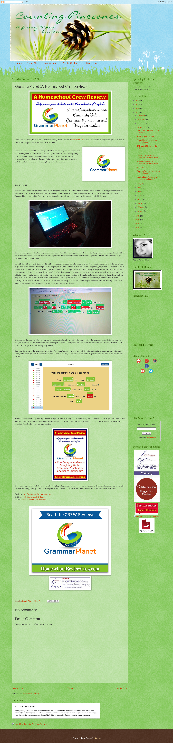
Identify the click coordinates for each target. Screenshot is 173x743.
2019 (137, 108)
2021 (137, 100)
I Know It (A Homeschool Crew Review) (148, 131)
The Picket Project (143, 167)
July (139, 187)
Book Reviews (49, 63)
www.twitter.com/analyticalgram (32, 497)
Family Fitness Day (144, 152)
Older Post (122, 688)
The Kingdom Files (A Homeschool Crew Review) (147, 162)
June (139, 191)
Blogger (97, 738)
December (141, 115)
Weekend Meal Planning (145, 136)
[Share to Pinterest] (57, 601)
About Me (32, 63)
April (140, 199)
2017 (137, 216)
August (140, 184)
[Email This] (48, 601)
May (139, 195)
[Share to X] (52, 601)
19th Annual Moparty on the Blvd (147, 147)
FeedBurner (151, 437)
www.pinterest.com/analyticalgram (34, 499)
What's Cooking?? (71, 63)
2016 (137, 220)
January (140, 211)
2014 (137, 227)
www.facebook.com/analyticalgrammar (37, 494)
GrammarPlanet (77, 139)
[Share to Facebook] (55, 601)
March (140, 203)
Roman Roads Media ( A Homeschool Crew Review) (147, 156)
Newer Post (18, 688)
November (142, 119)
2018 (137, 112)
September (142, 127)
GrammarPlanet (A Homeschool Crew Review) (148, 172)
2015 (137, 223)
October (141, 123)
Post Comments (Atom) (30, 693)
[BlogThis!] (50, 601)
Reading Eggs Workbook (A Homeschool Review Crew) (147, 178)
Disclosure (91, 63)
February (141, 207)
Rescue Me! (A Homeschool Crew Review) (147, 141)
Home (18, 63)
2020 (137, 104)
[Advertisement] (148, 396)
